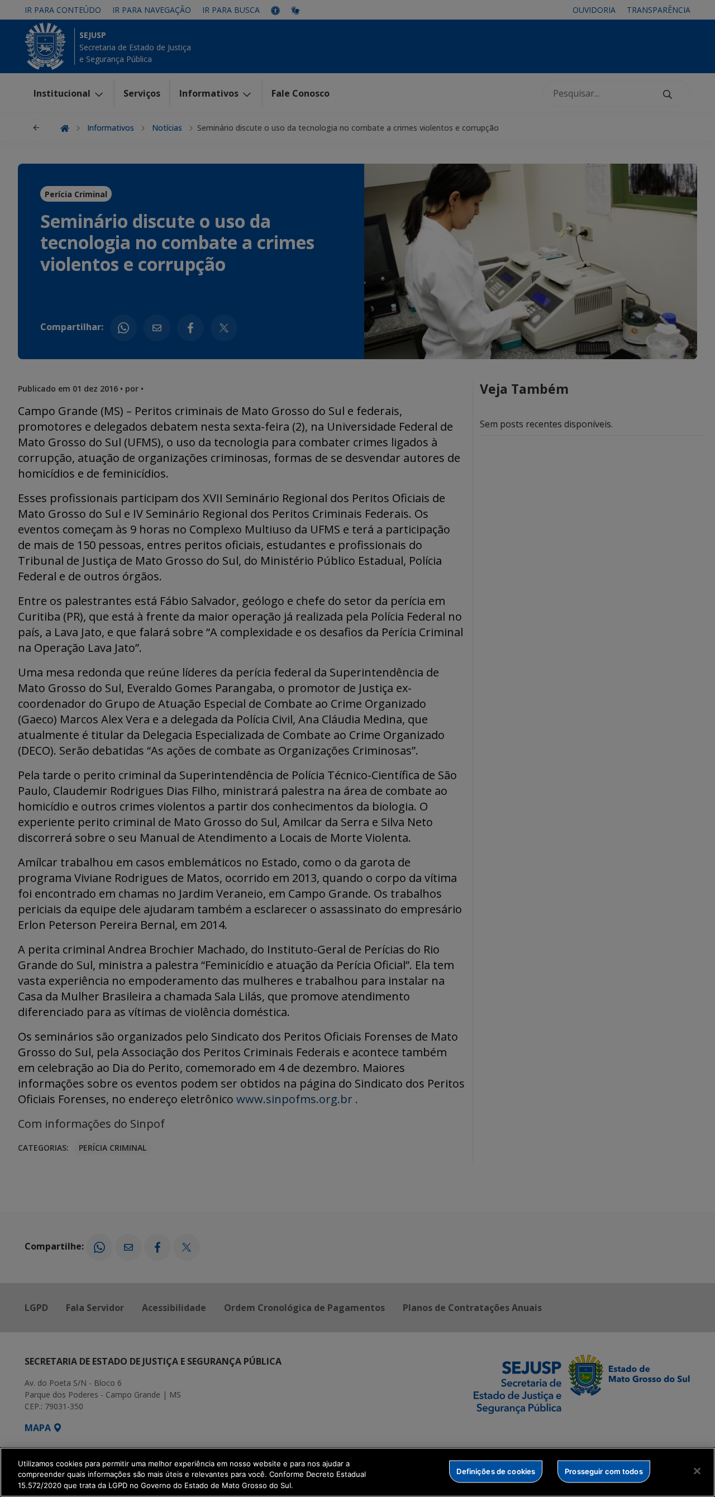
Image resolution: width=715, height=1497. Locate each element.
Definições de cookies (495, 1470)
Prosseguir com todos (604, 1470)
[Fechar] (697, 1470)
